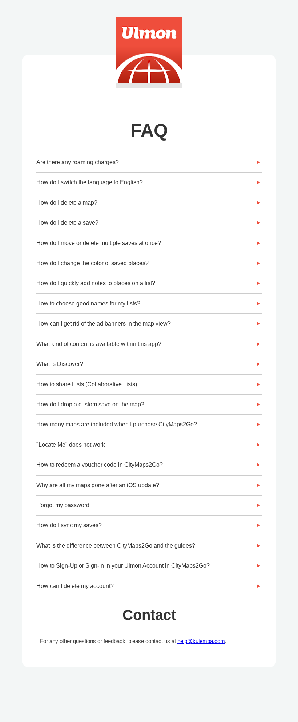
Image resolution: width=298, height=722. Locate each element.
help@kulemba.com (201, 641)
